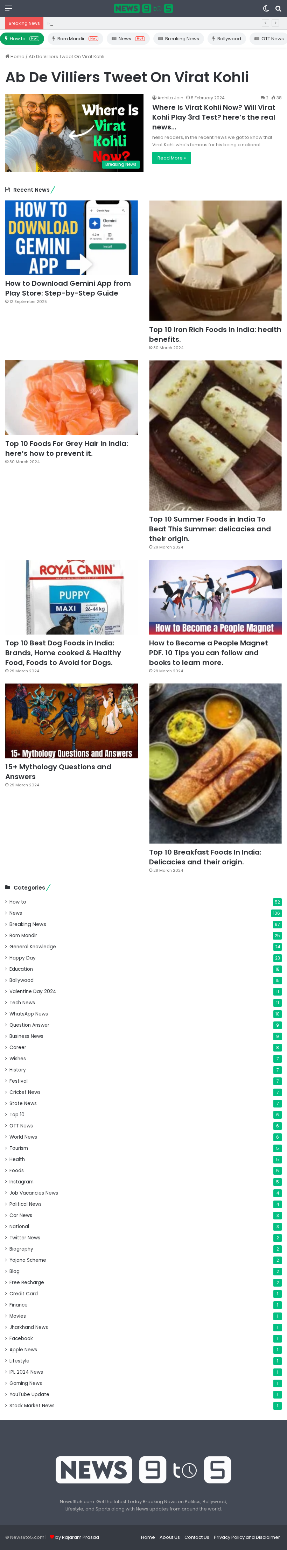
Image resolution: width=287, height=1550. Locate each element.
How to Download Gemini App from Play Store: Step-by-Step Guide (68, 288)
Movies (17, 1316)
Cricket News (25, 1092)
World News (23, 1137)
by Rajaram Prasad (77, 1537)
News (131, 38)
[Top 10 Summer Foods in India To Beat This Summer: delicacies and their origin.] (215, 435)
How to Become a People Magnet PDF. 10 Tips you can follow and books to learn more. (208, 652)
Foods (16, 1170)
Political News (25, 1204)
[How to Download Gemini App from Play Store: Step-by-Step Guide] (71, 237)
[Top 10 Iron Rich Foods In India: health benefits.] (215, 260)
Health (17, 1159)
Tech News (22, 1002)
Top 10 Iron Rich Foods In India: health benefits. (98, 23)
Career (17, 1047)
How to (23, 38)
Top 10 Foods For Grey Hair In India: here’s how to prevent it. (66, 448)
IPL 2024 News (26, 1372)
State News (23, 1103)
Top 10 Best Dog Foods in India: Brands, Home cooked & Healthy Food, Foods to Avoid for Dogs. (63, 652)
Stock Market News (32, 1405)
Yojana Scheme (27, 1260)
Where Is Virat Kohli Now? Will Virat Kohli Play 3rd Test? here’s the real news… (213, 117)
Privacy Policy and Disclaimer (247, 1537)
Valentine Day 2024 (32, 991)
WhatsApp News (28, 1014)
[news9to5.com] (143, 8)
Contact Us (196, 1537)
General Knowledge (32, 946)
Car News (20, 1215)
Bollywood (229, 38)
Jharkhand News (28, 1327)
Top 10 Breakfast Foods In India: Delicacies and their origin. (205, 857)
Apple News (23, 1349)
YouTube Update (29, 1394)
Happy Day (22, 958)
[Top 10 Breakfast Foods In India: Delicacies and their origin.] (215, 764)
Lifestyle (19, 1361)
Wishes (17, 1058)
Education (21, 969)
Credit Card (23, 1293)
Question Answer (29, 1025)
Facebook (21, 1338)
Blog (14, 1271)
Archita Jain (170, 98)
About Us (170, 1537)
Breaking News (182, 38)
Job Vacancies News (33, 1193)
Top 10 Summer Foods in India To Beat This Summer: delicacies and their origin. (210, 529)
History (17, 1070)
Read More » (172, 158)
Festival (18, 1081)
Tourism (18, 1148)
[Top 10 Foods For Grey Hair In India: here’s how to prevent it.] (71, 397)
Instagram (21, 1182)
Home (16, 56)
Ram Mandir (77, 38)
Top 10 (16, 1114)
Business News (26, 1036)
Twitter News (24, 1237)
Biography (21, 1249)
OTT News (21, 1126)
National (19, 1226)
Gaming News (25, 1383)
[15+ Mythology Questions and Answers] (71, 721)
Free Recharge (26, 1282)
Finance (18, 1305)
